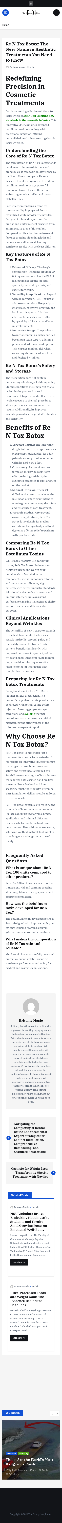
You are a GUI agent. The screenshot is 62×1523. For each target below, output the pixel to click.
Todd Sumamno (20, 1470)
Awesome (11, 1453)
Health (30, 67)
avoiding (29, 714)
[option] (31, 1450)
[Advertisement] (27, 1380)
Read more (19, 1262)
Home (5, 24)
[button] (52, 1413)
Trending (23, 1453)
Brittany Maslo (17, 67)
